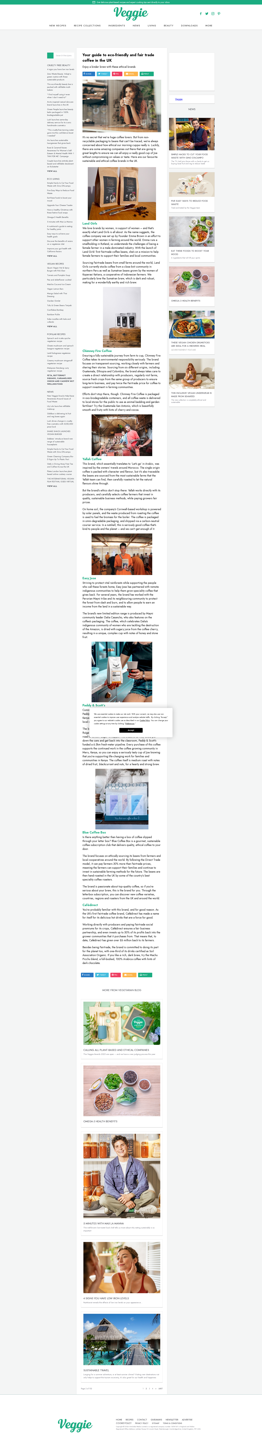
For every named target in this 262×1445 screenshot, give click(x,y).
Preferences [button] (129, 723)
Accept (131, 730)
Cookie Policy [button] (145, 720)
